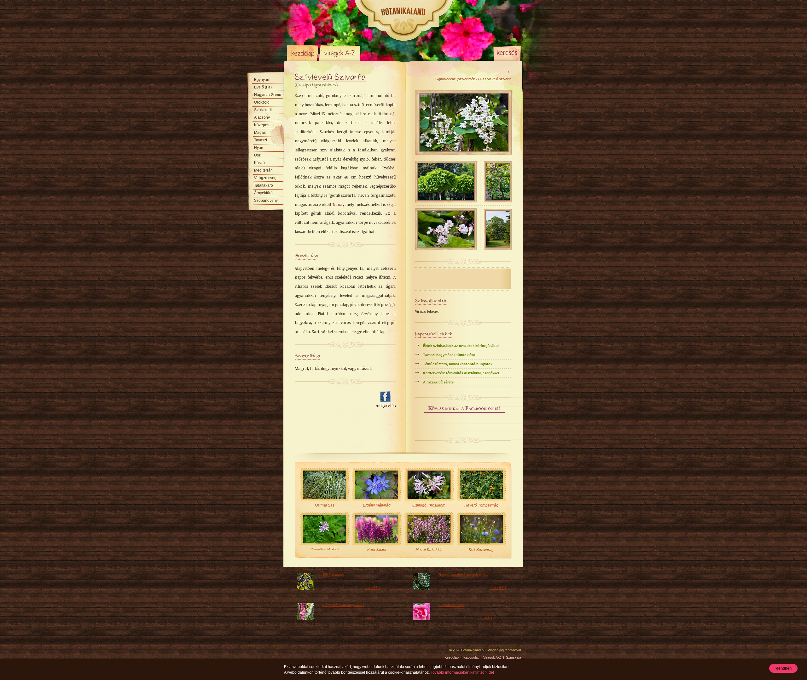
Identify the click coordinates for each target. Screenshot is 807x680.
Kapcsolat (471, 657)
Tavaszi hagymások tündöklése (449, 355)
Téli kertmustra (333, 574)
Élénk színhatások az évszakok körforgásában (461, 346)
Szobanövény (266, 200)
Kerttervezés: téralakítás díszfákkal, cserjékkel (461, 373)
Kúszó (259, 163)
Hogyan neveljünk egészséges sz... (463, 574)
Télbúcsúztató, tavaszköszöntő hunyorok (457, 364)
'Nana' (337, 204)
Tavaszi (260, 140)
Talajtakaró (263, 185)
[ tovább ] (372, 587)
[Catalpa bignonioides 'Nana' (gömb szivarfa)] (446, 199)
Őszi (258, 155)
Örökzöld (262, 102)
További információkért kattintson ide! (462, 672)
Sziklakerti (263, 110)
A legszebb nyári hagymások (343, 604)
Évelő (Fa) (263, 87)
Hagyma (267, 95)
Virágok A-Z (340, 53)
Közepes (261, 125)
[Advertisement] (332, 399)
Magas (260, 132)
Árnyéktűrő (263, 193)
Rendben (783, 668)
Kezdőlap (302, 53)
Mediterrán (263, 170)
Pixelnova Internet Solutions (302, 652)
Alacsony (262, 117)
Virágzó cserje (266, 178)
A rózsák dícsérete (438, 382)
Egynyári (261, 79)
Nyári (258, 147)
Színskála (376, 53)
